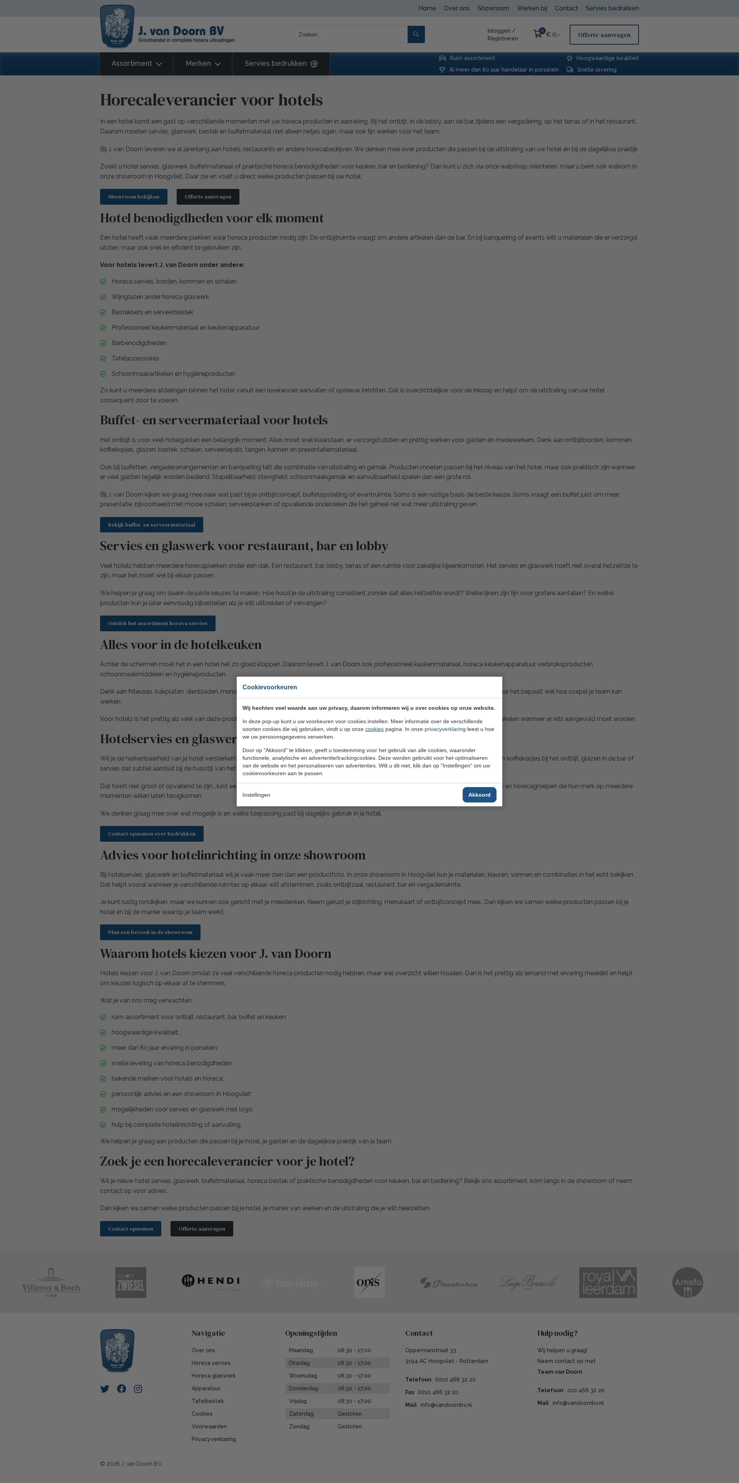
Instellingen (256, 795)
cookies (374, 729)
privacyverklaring (445, 729)
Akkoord (479, 795)
